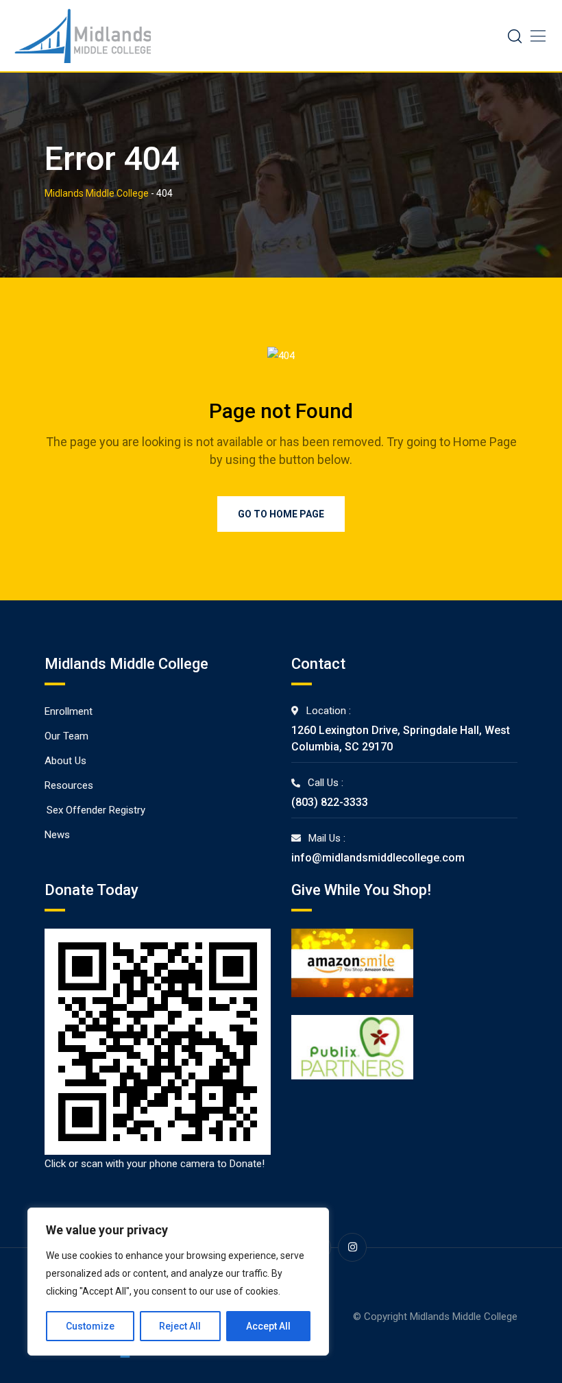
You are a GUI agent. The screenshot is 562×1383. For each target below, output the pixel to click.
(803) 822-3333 (329, 802)
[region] (178, 1282)
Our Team (66, 736)
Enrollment (69, 711)
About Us (65, 761)
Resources (69, 785)
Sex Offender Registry (96, 810)
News (57, 835)
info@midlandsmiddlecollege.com (378, 857)
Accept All (268, 1326)
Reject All (180, 1326)
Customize (90, 1326)
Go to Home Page (281, 514)
